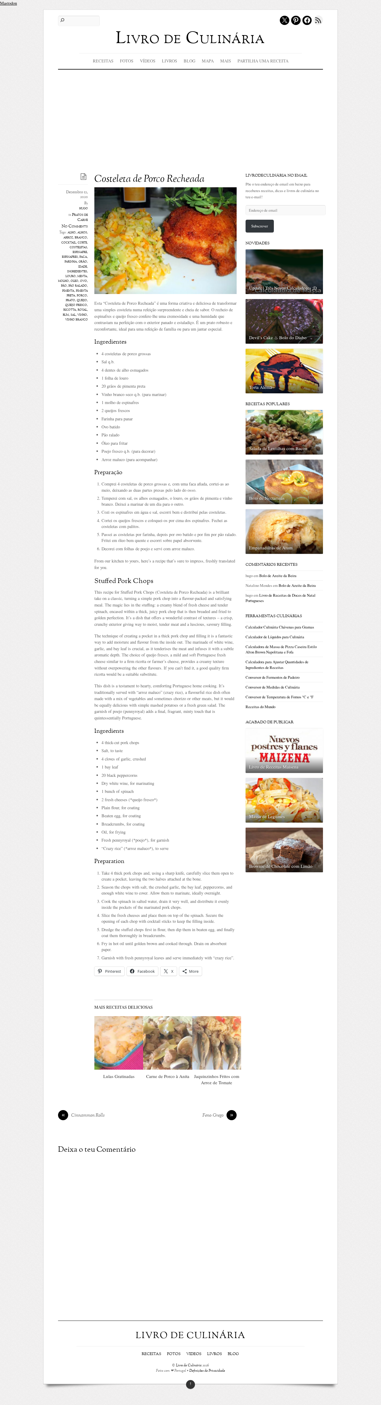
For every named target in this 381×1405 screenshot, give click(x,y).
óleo (74, 281)
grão (83, 261)
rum (66, 315)
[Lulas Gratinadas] (118, 1043)
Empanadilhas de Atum (271, 548)
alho (72, 232)
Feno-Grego (217, 1115)
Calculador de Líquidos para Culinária (275, 636)
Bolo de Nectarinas (267, 498)
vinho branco (76, 319)
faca (83, 257)
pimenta (68, 290)
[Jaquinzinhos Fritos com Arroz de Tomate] (216, 1043)
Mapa (208, 61)
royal (82, 309)
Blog (189, 61)
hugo (83, 208)
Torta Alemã (260, 387)
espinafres (70, 257)
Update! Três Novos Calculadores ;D (283, 288)
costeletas (78, 247)
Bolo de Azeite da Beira (277, 575)
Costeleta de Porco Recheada (149, 179)
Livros (169, 61)
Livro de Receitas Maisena (274, 767)
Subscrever (259, 226)
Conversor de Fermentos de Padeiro (272, 677)
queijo (82, 300)
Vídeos (147, 61)
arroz (68, 237)
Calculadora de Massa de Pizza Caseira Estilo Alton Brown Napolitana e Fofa (281, 649)
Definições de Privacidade (207, 1370)
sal (73, 315)
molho (63, 281)
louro (70, 276)
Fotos (126, 61)
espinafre (80, 252)
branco (81, 237)
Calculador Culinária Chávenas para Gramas (280, 627)
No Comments (75, 226)
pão (64, 285)
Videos (194, 1354)
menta (82, 276)
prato (70, 300)
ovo (83, 281)
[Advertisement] (190, 114)
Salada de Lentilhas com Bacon (278, 448)
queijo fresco (76, 305)
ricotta (69, 309)
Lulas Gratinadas (119, 1076)
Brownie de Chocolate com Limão (281, 866)
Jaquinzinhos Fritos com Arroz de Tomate (216, 1079)
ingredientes (77, 271)
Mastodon (8, 3)
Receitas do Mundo (260, 706)
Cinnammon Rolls (83, 1115)
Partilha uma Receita (263, 61)
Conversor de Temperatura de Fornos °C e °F (279, 697)
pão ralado (77, 285)
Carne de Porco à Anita (167, 1076)
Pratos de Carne (80, 217)
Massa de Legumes (267, 816)
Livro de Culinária (189, 1365)
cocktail (68, 242)
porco (82, 295)
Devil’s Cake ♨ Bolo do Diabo (278, 337)
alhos (82, 232)
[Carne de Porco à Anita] (167, 1043)
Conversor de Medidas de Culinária (273, 687)
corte (82, 242)
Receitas (103, 61)
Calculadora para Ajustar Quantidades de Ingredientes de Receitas (277, 664)
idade (82, 266)
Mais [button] (225, 61)
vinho (82, 315)
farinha (71, 261)
